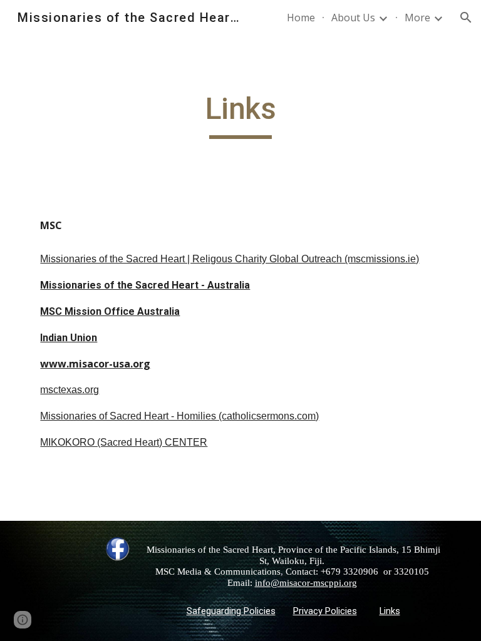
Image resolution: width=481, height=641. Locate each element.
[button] (466, 18)
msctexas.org (69, 389)
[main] (240, 114)
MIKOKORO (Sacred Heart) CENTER (123, 442)
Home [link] (301, 17)
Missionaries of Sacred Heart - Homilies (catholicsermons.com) (179, 416)
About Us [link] (353, 17)
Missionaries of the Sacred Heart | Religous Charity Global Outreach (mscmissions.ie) (229, 259)
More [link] (417, 17)
